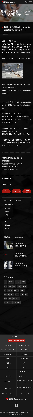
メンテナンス (16, 302)
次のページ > (26, 191)
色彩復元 (16, 290)
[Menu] (30, 2)
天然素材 (10, 290)
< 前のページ (6, 191)
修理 (6, 215)
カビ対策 (24, 286)
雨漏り (7, 211)
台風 (10, 298)
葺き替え (7, 208)
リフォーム (8, 218)
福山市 (22, 290)
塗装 (5, 298)
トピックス (10, 184)
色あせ (17, 294)
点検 (5, 286)
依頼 (26, 294)
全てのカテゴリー (10, 205)
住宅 (22, 294)
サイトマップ (25, 394)
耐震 (14, 286)
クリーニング (7, 302)
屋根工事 (6, 294)
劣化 (12, 294)
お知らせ (4, 184)
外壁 (5, 282)
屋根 (19, 286)
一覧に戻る (16, 191)
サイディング (16, 298)
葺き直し (11, 282)
